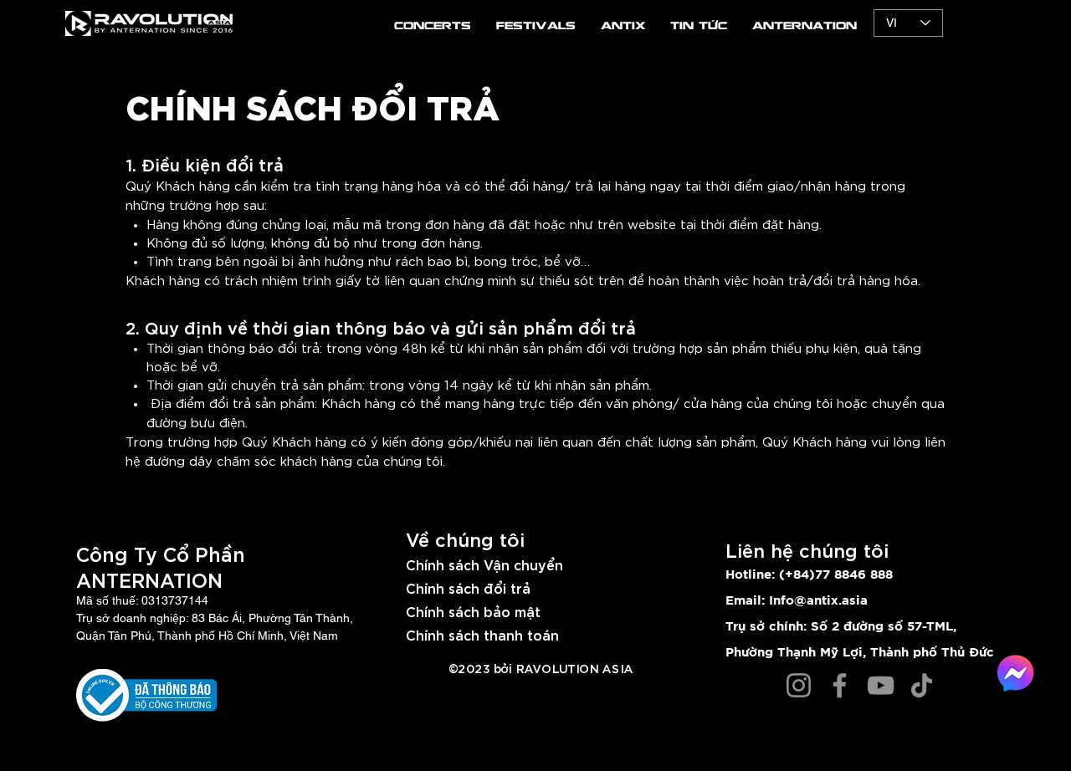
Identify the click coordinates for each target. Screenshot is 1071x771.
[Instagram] (798, 685)
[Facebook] (839, 685)
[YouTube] (880, 685)
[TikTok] (921, 685)
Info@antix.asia (818, 601)
